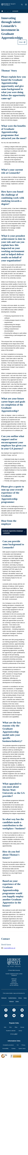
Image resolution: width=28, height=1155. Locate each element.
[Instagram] (5, 1110)
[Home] (2, 11)
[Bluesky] (22, 1105)
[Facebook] (14, 1105)
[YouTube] (14, 1110)
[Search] (22, 4)
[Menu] (25, 4)
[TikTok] (22, 1110)
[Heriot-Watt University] (8, 4)
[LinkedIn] (5, 1105)
